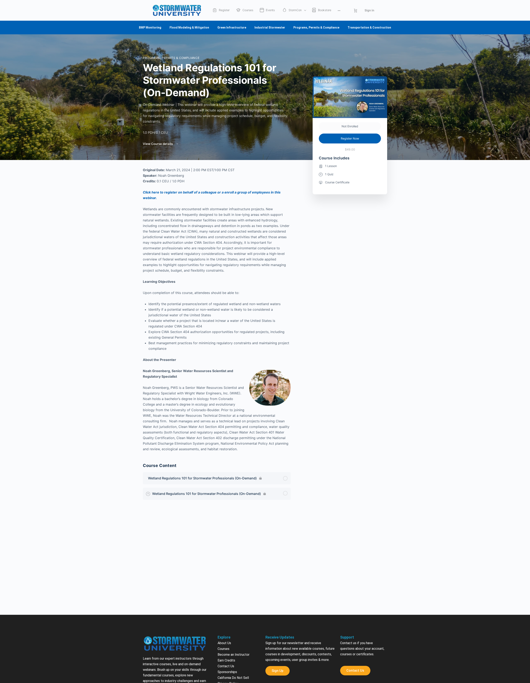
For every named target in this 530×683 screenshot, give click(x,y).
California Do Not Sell (233, 614)
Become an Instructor (233, 591)
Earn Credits (226, 597)
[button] (265, 666)
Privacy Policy (228, 620)
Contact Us (226, 603)
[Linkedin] (376, 658)
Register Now (350, 75)
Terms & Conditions (232, 626)
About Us (224, 580)
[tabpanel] (217, 246)
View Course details (158, 80)
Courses (223, 585)
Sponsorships (227, 608)
